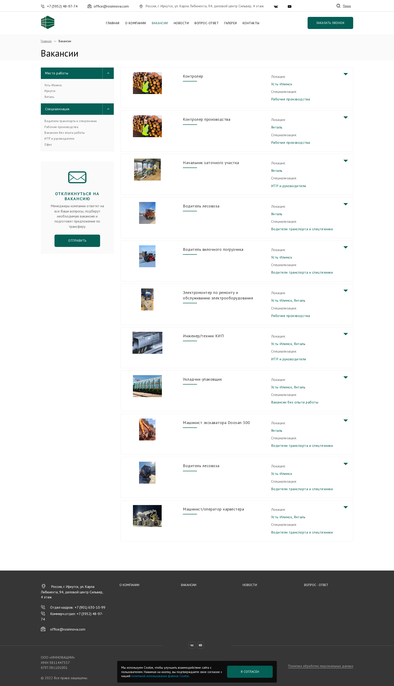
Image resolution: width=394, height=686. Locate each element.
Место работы (56, 73)
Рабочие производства (61, 127)
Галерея (230, 23)
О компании (135, 23)
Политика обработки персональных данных (320, 666)
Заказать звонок (330, 23)
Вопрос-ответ (206, 23)
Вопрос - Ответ (316, 585)
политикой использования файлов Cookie (160, 676)
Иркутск (50, 91)
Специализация (57, 109)
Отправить (77, 240)
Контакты (251, 23)
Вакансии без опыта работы (64, 133)
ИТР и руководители (59, 139)
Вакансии (160, 23)
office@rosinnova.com (67, 629)
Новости (181, 23)
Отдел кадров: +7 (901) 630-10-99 (77, 607)
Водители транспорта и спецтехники (70, 121)
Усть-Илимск (53, 85)
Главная (112, 23)
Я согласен (250, 672)
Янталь (49, 97)
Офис (48, 145)
